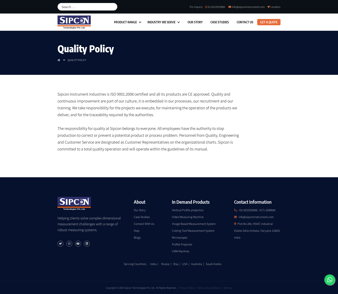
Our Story (195, 22)
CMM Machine (180, 251)
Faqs (136, 230)
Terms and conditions (209, 287)
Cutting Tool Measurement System (193, 230)
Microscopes (179, 237)
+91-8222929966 (248, 210)
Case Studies (142, 217)
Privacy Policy (187, 287)
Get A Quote (269, 22)
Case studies (219, 22)
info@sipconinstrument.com (248, 7)
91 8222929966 (216, 7)
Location (275, 7)
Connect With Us (144, 224)
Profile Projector (182, 244)
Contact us (245, 22)
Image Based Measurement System (194, 224)
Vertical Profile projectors (187, 210)
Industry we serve (161, 22)
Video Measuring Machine (188, 217)
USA (184, 264)
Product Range (125, 22)
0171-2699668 (267, 210)
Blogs (137, 237)
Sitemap (228, 287)
